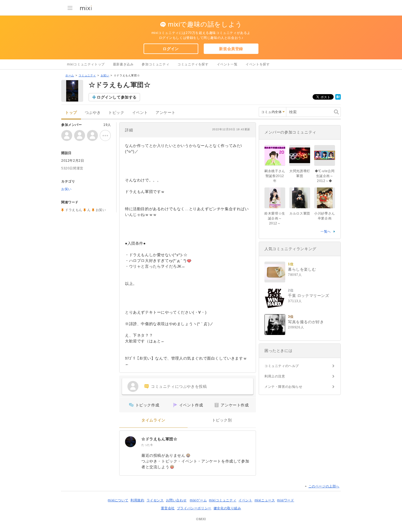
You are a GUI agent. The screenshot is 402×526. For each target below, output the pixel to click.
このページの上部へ (323, 486)
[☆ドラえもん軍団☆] (130, 441)
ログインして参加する (117, 97)
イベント (140, 113)
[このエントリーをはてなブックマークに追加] (338, 98)
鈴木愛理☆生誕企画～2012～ (274, 218)
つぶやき (93, 113)
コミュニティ (87, 75)
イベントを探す (258, 64)
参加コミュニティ (155, 64)
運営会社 (167, 508)
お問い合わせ (176, 500)
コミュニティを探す (192, 64)
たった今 (147, 444)
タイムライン (153, 420)
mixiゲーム (198, 500)
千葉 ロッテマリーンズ (308, 295)
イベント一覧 (227, 64)
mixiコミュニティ (222, 500)
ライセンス (155, 500)
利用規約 (137, 500)
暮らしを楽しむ (302, 269)
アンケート (166, 113)
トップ (71, 113)
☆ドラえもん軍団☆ (159, 439)
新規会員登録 (231, 49)
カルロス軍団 (299, 213)
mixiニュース (265, 500)
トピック (116, 113)
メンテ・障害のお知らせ (283, 387)
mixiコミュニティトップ (86, 64)
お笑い (105, 75)
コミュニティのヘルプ (281, 366)
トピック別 (222, 420)
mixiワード (285, 500)
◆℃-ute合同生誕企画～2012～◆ (325, 176)
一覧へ (326, 231)
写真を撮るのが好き (306, 322)
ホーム (69, 75)
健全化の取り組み (227, 508)
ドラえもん (73, 210)
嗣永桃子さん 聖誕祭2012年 (274, 176)
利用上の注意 (274, 376)
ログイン (171, 49)
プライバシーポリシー (194, 508)
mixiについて (118, 500)
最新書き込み (123, 64)
